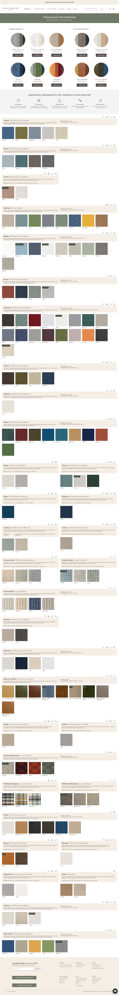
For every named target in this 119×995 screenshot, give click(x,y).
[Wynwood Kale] (48, 946)
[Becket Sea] (21, 220)
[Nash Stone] (8, 739)
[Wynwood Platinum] (61, 946)
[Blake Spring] (88, 248)
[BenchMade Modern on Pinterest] (63, 982)
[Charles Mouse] (102, 320)
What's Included (18, 51)
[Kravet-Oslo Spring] (21, 575)
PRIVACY (13, 991)
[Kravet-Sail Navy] (35, 603)
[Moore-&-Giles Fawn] (8, 691)
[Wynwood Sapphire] (8, 946)
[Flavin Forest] (93, 480)
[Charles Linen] (8, 350)
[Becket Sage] (61, 220)
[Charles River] (8, 335)
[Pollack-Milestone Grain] (93, 799)
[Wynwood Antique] (35, 946)
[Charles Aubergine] (48, 335)
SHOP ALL (27, 8)
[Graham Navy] (66, 511)
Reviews (61, 8)
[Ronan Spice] (8, 858)
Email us (62, 980)
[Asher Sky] (8, 161)
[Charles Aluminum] (35, 335)
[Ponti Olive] (48, 827)
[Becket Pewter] (48, 220)
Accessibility (79, 985)
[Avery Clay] (8, 192)
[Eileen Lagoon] (61, 434)
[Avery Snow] (21, 192)
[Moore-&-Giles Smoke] (75, 691)
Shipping (78, 982)
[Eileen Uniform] (88, 434)
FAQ (77, 983)
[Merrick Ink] (21, 663)
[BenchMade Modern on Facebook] (62, 982)
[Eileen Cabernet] (21, 434)
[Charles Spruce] (88, 320)
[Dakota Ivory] (8, 406)
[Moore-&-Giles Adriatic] (48, 691)
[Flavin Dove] (80, 480)
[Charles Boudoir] (75, 335)
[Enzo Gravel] (21, 480)
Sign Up (37, 968)
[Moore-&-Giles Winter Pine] (89, 691)
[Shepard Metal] (8, 889)
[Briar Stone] (48, 291)
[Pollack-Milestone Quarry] (66, 799)
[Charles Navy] (21, 335)
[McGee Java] (21, 634)
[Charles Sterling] (48, 320)
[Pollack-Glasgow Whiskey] (21, 799)
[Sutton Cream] (35, 918)
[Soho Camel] (66, 889)
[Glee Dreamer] (8, 511)
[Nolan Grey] (66, 739)
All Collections (95, 964)
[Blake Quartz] (48, 248)
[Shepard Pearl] (21, 889)
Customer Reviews (96, 978)
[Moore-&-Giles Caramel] (8, 707)
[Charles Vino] (35, 320)
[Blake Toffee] (102, 248)
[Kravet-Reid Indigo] (66, 575)
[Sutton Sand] (8, 918)
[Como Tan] (35, 378)
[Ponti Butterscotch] (21, 827)
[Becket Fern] (35, 220)
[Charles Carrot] (88, 335)
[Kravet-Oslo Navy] (35, 575)
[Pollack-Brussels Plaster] (8, 768)
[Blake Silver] (75, 248)
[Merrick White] (48, 663)
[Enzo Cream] (8, 480)
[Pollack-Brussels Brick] (35, 768)
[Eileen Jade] (8, 434)
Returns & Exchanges (81, 980)
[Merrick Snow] (8, 663)
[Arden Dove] (48, 132)
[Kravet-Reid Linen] (80, 575)
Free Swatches (39, 8)
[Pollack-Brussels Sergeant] (48, 768)
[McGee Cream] (8, 634)
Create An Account (80, 964)
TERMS (9, 991)
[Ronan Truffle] (21, 858)
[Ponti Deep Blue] (61, 827)
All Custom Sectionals (97, 968)
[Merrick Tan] (35, 663)
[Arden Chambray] (35, 132)
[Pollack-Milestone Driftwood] (80, 799)
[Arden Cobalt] (8, 132)
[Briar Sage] (35, 291)
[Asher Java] (35, 161)
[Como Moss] (21, 378)
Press (93, 983)
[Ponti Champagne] (75, 827)
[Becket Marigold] (88, 220)
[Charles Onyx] (8, 320)
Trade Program (96, 980)
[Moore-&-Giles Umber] (62, 691)
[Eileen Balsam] (35, 434)
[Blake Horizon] (21, 248)
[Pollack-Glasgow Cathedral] (35, 799)
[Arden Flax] (61, 132)
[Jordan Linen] (21, 544)
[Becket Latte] (102, 220)
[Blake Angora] (8, 248)
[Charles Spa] (21, 320)
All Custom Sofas (96, 966)
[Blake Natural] (61, 248)
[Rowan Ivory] (66, 858)
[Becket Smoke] (75, 220)
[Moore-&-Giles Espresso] (102, 691)
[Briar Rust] (8, 291)
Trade (69, 8)
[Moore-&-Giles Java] (35, 691)
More (75, 8)
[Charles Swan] (61, 320)
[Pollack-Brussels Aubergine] (21, 768)
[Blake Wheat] (8, 263)
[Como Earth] (8, 378)
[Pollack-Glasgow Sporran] (8, 799)
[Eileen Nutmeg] (75, 434)
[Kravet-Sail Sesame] (21, 603)
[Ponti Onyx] (35, 827)
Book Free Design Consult (24, 977)
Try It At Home (51, 8)
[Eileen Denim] (48, 434)
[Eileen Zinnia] (102, 434)
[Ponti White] (8, 827)
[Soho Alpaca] (80, 889)
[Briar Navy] (21, 291)
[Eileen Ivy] (8, 449)
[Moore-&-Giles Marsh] (21, 691)
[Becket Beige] (8, 220)
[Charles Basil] (61, 335)
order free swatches (24, 985)
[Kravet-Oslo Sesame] (8, 575)
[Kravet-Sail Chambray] (48, 603)
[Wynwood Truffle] (21, 946)
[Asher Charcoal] (48, 161)
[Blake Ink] (35, 248)
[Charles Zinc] (75, 320)
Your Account (79, 966)
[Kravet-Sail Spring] (8, 603)
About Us (94, 982)
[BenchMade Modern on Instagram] (60, 982)
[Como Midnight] (48, 378)
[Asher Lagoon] (21, 161)
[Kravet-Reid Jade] (93, 575)
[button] (4, 2)
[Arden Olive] (21, 132)
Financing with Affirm (81, 978)
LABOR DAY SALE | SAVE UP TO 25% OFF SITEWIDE (59, 2)
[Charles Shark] (102, 335)
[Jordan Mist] (8, 544)
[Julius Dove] (66, 543)
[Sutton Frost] (21, 918)
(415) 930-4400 (64, 978)
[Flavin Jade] (66, 480)
